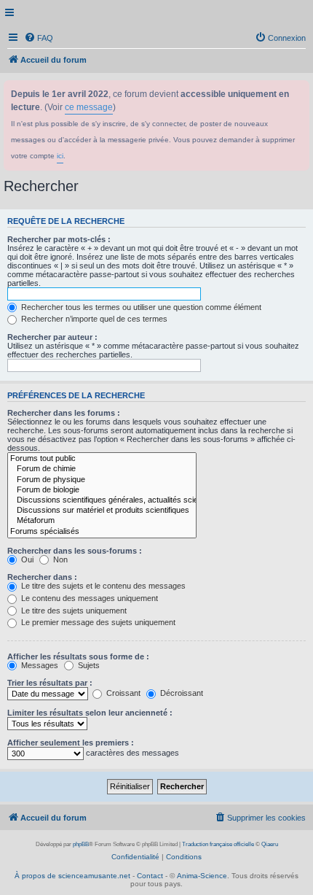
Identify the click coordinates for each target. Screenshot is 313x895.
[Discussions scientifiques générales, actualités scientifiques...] (102, 500)
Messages (38, 665)
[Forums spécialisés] (102, 532)
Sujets (88, 665)
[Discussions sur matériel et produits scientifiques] (102, 510)
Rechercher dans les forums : (63, 412)
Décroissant (180, 693)
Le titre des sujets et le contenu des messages (102, 585)
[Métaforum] (102, 521)
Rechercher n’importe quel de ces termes (93, 318)
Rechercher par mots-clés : (59, 239)
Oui (26, 559)
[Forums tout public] (102, 459)
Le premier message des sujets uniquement (97, 622)
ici (60, 156)
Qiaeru (269, 844)
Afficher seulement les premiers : (70, 742)
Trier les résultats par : (49, 682)
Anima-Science (202, 876)
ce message (89, 107)
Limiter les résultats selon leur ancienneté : (90, 712)
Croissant (122, 693)
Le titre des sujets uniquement (73, 610)
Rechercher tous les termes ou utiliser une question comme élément (140, 307)
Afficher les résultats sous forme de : (78, 656)
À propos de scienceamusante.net (72, 876)
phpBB (81, 844)
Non (59, 559)
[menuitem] (38, 38)
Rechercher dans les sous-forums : (74, 550)
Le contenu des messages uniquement (88, 598)
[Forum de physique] (102, 480)
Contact (150, 876)
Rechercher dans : (42, 577)
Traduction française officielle (218, 844)
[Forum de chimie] (102, 469)
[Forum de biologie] (102, 490)
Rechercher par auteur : (52, 337)
